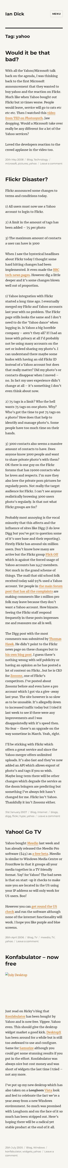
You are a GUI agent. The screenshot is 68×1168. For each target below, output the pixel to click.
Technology (41, 159)
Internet (42, 812)
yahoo (33, 163)
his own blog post (18, 655)
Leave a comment (51, 163)
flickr (15, 816)
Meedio (32, 843)
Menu (56, 13)
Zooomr (16, 676)
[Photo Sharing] (34, 990)
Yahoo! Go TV (23, 832)
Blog (30, 159)
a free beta (40, 854)
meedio (45, 937)
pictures (23, 163)
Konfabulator (15, 1016)
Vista (48, 1090)
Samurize (26, 1048)
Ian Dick (14, 14)
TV (35, 937)
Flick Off (52, 554)
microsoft (11, 163)
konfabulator (13, 1151)
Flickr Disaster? (26, 179)
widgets (27, 1151)
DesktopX (53, 1032)
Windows (39, 1147)
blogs (54, 812)
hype (22, 816)
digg (8, 816)
